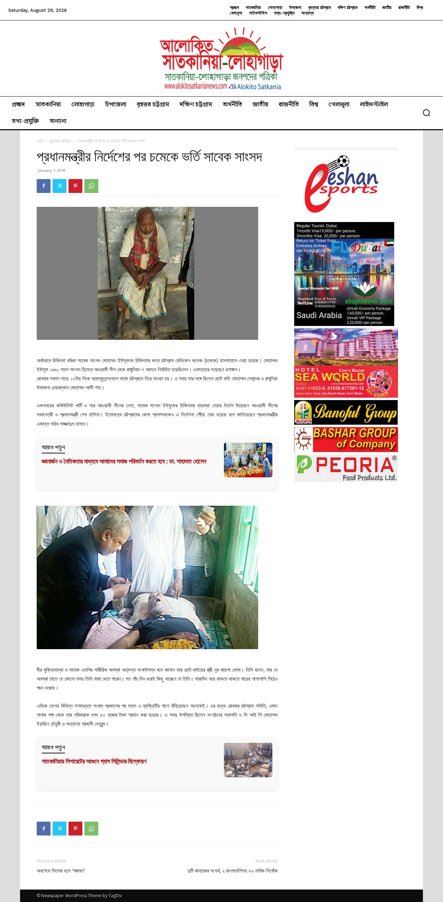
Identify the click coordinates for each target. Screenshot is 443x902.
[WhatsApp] (91, 186)
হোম (40, 141)
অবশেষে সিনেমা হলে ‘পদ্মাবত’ (61, 871)
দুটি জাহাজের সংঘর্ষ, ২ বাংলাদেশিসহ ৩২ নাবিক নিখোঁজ (233, 871)
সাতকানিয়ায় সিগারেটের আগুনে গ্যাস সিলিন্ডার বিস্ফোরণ (94, 761)
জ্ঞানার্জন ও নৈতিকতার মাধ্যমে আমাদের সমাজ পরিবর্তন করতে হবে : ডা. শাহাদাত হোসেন (124, 461)
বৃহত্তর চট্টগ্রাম (60, 141)
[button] (426, 112)
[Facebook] (44, 186)
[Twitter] (59, 186)
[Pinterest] (75, 186)
